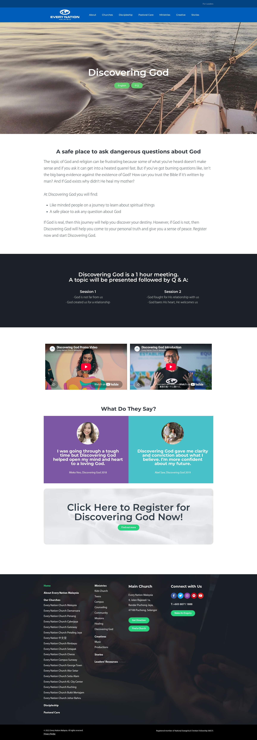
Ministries (164, 14)
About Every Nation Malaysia (61, 593)
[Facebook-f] (174, 596)
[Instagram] (187, 596)
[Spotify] (194, 596)
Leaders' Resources (106, 662)
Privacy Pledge (49, 734)
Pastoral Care (145, 14)
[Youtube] (201, 596)
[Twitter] (181, 596)
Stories (195, 14)
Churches (107, 14)
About (92, 14)
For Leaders (208, 4)
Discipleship (126, 14)
